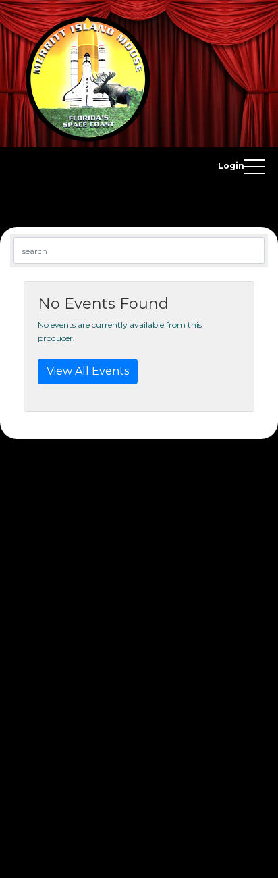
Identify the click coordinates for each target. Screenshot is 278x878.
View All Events (88, 371)
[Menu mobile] (254, 169)
